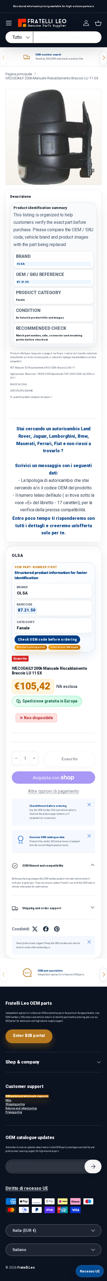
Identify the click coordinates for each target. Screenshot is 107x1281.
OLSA (17, 555)
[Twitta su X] (34, 928)
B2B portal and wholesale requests (27, 1096)
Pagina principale (18, 74)
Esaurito (69, 759)
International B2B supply (64, 647)
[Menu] (9, 23)
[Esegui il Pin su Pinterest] (56, 928)
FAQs (8, 1100)
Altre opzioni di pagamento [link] (53, 791)
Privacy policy (13, 1112)
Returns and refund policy (21, 1108)
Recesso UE (90, 1271)
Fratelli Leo (26, 1267)
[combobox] (53, 37)
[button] (98, 23)
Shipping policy (15, 1104)
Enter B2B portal (29, 1035)
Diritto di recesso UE (26, 1188)
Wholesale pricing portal (31, 647)
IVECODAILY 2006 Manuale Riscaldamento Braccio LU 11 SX (51, 78)
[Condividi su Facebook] (45, 928)
